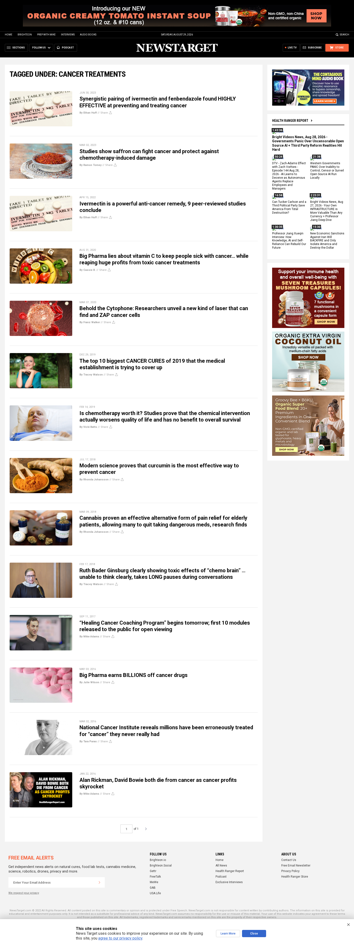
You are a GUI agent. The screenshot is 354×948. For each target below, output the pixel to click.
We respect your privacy (23, 892)
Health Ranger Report (290, 121)
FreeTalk (155, 876)
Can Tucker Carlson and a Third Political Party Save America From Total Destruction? (289, 207)
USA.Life (155, 893)
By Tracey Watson (91, 374)
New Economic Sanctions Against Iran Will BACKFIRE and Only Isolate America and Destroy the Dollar (327, 241)
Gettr (153, 871)
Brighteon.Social (161, 865)
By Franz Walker (89, 322)
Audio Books (88, 34)
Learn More (228, 933)
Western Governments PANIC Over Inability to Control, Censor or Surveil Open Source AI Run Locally (327, 171)
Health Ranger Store (294, 876)
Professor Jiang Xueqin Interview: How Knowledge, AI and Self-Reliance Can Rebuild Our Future (289, 241)
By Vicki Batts (88, 427)
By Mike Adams (89, 636)
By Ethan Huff (88, 112)
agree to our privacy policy (120, 938)
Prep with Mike (46, 34)
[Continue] (99, 882)
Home (8, 34)
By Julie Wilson (89, 682)
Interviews (68, 34)
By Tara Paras (88, 741)
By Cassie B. (87, 270)
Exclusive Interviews (229, 882)
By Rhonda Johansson (94, 479)
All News (221, 865)
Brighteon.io (158, 860)
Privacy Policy (290, 871)
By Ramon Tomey (90, 165)
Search (344, 34)
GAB (153, 887)
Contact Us (288, 860)
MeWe (154, 882)
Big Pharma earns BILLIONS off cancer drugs (133, 675)
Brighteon (25, 34)
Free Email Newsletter (295, 865)
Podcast (221, 876)
